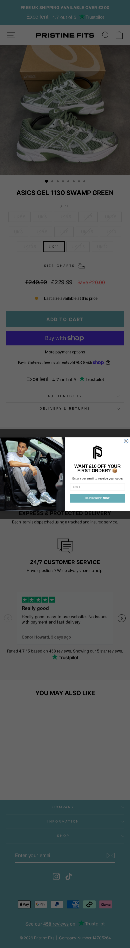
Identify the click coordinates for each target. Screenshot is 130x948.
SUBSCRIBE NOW (97, 498)
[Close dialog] (126, 441)
